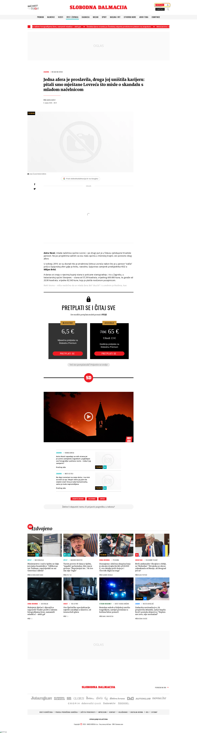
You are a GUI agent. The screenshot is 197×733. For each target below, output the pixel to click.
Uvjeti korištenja (46, 712)
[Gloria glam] (106, 698)
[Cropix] (73, 703)
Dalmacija (85, 17)
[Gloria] (99, 698)
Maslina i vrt (115, 17)
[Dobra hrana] (117, 698)
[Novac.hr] (159, 698)
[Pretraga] (168, 9)
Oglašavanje (123, 712)
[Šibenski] (123, 703)
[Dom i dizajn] (130, 698)
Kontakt (112, 712)
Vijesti (60, 17)
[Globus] (79, 698)
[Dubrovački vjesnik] (91, 703)
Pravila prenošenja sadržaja (66, 712)
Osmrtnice (156, 17)
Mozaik (95, 17)
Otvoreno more (130, 17)
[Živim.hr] (90, 698)
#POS (102, 499)
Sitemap (154, 712)
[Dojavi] (33, 7)
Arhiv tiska (143, 17)
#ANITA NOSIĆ (78, 499)
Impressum (102, 712)
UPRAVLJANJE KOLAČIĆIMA (98, 719)
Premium (40, 17)
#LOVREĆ (91, 499)
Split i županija (72, 17)
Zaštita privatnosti (88, 712)
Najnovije (51, 17)
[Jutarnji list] (41, 698)
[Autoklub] (143, 698)
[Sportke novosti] (69, 698)
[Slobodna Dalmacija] (98, 7)
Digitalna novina (136, 712)
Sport (104, 17)
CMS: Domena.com (117, 724)
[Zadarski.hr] (109, 703)
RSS (147, 712)
